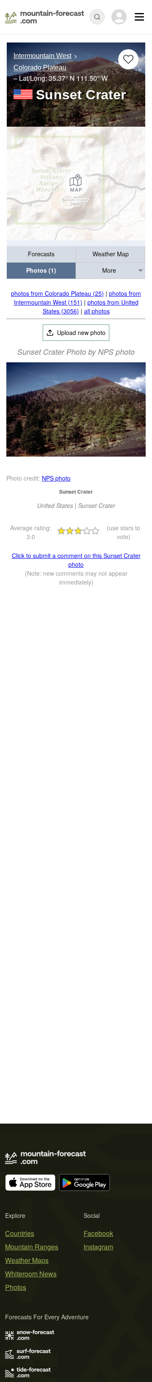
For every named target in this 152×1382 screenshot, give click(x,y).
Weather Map (110, 254)
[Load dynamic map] (76, 183)
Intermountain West (42, 55)
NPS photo (56, 478)
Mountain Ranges (31, 1247)
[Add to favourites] (128, 59)
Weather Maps (27, 1260)
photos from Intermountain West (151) (77, 297)
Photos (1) (41, 270)
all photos (97, 311)
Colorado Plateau (40, 68)
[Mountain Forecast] (44, 17)
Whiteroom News (31, 1273)
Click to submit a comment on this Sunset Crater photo (76, 560)
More (109, 270)
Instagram (98, 1247)
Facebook (98, 1233)
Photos (15, 1287)
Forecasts (41, 254)
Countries (19, 1233)
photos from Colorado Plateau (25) (57, 293)
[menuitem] (41, 254)
